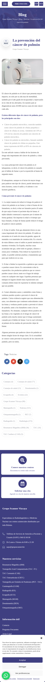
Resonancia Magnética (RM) (16, 428)
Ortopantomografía (12, 414)
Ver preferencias (22, 673)
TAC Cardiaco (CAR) (13, 434)
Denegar (22, 666)
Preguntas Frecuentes (10, 630)
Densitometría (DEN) (10, 603)
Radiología (25, 421)
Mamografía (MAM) (10, 599)
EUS (41, 4)
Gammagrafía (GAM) (10, 586)
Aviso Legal (7, 634)
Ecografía (8, 395)
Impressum (36, 678)
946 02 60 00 (25, 537)
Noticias (13, 354)
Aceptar (22, 660)
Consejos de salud (26, 382)
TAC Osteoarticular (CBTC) (13, 578)
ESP (36, 4)
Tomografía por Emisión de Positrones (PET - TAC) (22, 582)
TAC (37, 428)
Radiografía (9, 421)
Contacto (5, 625)
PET (28, 414)
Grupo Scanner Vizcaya (21, 49)
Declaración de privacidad (24, 678)
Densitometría (31, 388)
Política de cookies (11, 678)
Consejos (8, 382)
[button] (41, 638)
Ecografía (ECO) (8, 595)
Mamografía (9, 408)
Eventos (23, 395)
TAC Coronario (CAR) (11, 573)
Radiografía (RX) (9, 591)
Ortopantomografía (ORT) (12, 608)
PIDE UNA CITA (21, 4)
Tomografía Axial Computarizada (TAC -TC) (19, 569)
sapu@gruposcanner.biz (15, 547)
